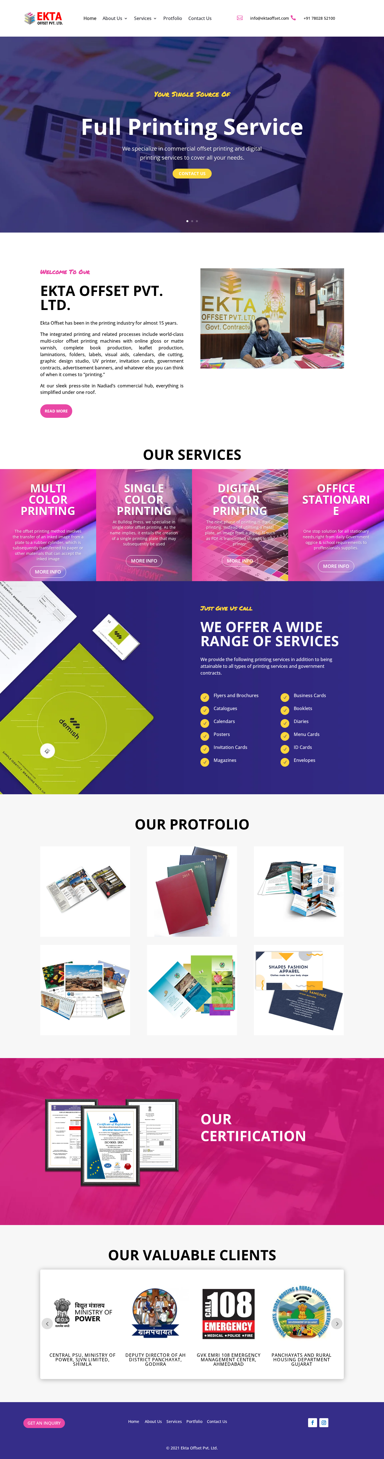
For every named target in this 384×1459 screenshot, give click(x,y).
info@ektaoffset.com (269, 18)
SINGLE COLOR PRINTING (144, 499)
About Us (112, 18)
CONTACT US (192, 173)
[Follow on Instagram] (323, 1422)
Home (89, 18)
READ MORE (56, 411)
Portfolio (194, 1421)
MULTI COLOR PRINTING (48, 499)
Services (143, 18)
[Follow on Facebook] (312, 1422)
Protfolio (172, 18)
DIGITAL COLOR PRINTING (240, 499)
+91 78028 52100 (319, 18)
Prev (47, 1323)
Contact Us (200, 18)
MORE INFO (48, 571)
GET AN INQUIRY (44, 1423)
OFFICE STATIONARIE (336, 499)
